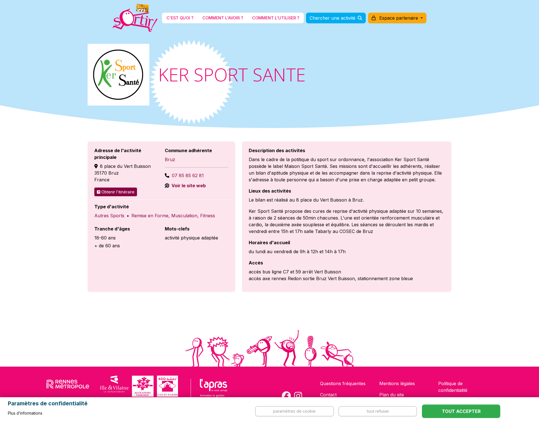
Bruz (170, 159)
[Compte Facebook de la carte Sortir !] (286, 395)
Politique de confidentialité (452, 387)
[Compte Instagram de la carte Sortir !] (298, 395)
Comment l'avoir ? (222, 17)
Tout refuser (378, 411)
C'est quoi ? (179, 17)
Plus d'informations (25, 413)
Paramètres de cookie (294, 411)
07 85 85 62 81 (188, 175)
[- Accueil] (135, 18)
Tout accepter (461, 411)
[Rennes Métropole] (67, 386)
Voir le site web (188, 185)
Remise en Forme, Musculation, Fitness (173, 215)
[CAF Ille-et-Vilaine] (142, 386)
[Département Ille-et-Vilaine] (114, 386)
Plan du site (391, 394)
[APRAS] (213, 393)
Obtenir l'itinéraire (117, 191)
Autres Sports (109, 215)
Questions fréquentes (343, 383)
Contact (328, 394)
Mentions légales (397, 383)
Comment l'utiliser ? (275, 17)
